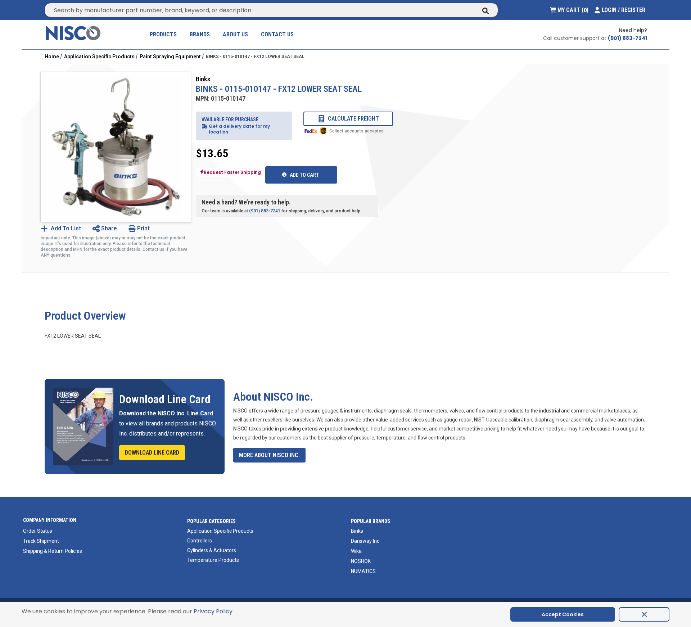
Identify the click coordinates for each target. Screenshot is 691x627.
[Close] (644, 614)
